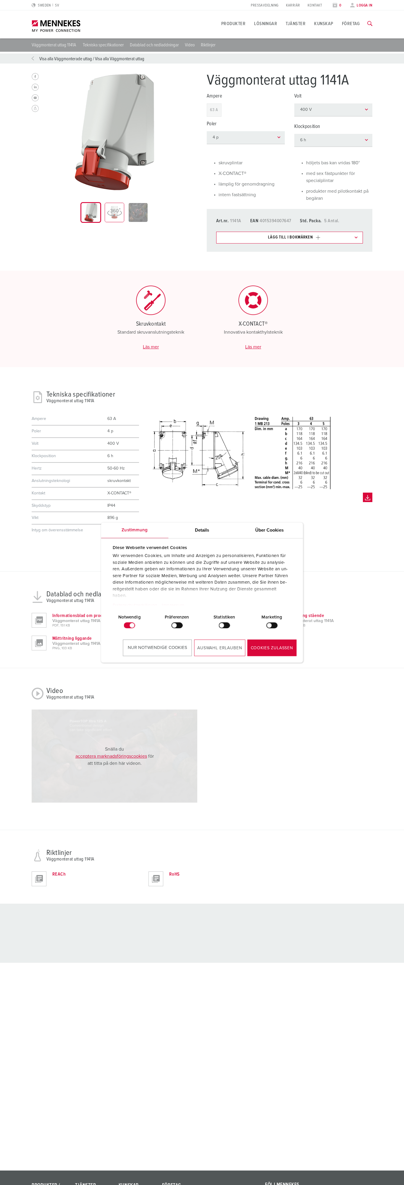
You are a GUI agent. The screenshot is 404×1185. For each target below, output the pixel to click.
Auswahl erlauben (219, 648)
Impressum (173, 605)
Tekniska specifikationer (103, 45)
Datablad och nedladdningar (154, 45)
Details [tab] (202, 530)
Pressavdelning (264, 5)
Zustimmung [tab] (135, 530)
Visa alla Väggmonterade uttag (65, 58)
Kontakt (315, 5)
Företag (351, 23)
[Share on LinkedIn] (35, 87)
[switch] (176, 625)
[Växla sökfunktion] (369, 23)
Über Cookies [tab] (269, 530)
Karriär (293, 5)
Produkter (233, 23)
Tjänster (296, 23)
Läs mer (151, 347)
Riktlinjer (208, 45)
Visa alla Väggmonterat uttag (119, 58)
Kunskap (323, 23)
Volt (297, 96)
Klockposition (307, 126)
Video (190, 45)
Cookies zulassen (272, 648)
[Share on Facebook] (35, 76)
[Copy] (35, 108)
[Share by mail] (35, 97)
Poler (212, 123)
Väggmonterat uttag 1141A (54, 45)
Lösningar (265, 23)
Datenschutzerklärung (134, 605)
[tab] (90, 212)
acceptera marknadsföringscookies (111, 756)
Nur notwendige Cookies (157, 647)
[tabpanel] (114, 132)
